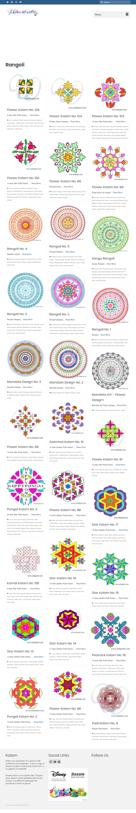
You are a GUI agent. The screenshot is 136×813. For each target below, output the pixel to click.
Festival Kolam (20, 123)
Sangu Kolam (106, 277)
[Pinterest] (59, 761)
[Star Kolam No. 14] (68, 619)
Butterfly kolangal (28, 522)
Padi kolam (95, 736)
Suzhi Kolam (11, 602)
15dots (53, 452)
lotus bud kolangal (97, 135)
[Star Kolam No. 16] (68, 554)
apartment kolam (18, 120)
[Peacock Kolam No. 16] (110, 631)
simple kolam (18, 129)
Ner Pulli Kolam (123, 138)
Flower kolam (29, 123)
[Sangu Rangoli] (110, 234)
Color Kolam (95, 129)
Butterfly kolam (17, 522)
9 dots (10, 593)
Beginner (39, 120)
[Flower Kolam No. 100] (25, 154)
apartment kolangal (30, 120)
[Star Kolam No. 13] (25, 627)
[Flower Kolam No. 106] (25, 89)
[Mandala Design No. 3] (25, 358)
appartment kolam (31, 188)
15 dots (95, 126)
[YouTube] (55, 761)
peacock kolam (32, 531)
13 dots (10, 188)
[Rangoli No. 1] (110, 305)
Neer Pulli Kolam (35, 126)
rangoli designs (76, 129)
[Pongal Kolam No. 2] (25, 693)
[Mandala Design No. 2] (68, 358)
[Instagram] (51, 761)
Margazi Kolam (38, 194)
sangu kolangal (116, 277)
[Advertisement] (68, 37)
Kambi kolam (11, 596)
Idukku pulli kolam (97, 538)
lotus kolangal (61, 129)
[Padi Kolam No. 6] (110, 699)
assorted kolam (55, 325)
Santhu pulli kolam (61, 529)
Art (94, 410)
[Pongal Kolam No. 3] (25, 485)
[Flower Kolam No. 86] (68, 685)
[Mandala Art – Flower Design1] (110, 371)
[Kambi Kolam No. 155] (25, 559)
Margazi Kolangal (102, 138)
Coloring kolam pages (106, 129)
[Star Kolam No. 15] (110, 569)
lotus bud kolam (80, 126)
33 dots (10, 519)
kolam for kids (11, 126)
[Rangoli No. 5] (68, 222)
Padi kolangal (103, 736)
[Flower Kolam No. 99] (68, 157)
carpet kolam (11, 123)
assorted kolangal (68, 257)
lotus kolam (52, 129)
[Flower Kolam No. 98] (110, 163)
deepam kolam (53, 455)
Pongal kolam (116, 203)
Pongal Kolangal (117, 275)
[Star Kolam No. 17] (110, 501)
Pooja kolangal (111, 206)
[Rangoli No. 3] (25, 290)
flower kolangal (38, 123)
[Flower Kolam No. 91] (110, 435)
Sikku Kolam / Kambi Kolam (23, 599)
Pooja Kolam (102, 206)
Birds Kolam (30, 519)
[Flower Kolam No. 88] (68, 486)
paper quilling (107, 203)
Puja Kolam (105, 541)
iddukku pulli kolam (73, 523)
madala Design (59, 260)
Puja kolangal (114, 541)
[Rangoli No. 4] (25, 225)
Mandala (67, 260)
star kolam (81, 458)
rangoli (68, 129)
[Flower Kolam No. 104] (68, 92)
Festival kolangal (28, 191)
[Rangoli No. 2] (68, 290)
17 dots (95, 603)
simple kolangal (58, 132)
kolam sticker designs (22, 126)
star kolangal (53, 461)
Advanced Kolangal (116, 126)
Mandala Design (97, 275)
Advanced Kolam (104, 126)
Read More (34, 115)
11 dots (53, 654)
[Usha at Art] (25, 12)
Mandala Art (74, 260)
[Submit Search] (101, 2)
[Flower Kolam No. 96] (25, 423)
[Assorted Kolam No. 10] (68, 418)
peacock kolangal (107, 674)
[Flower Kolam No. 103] (110, 92)
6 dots (10, 120)
